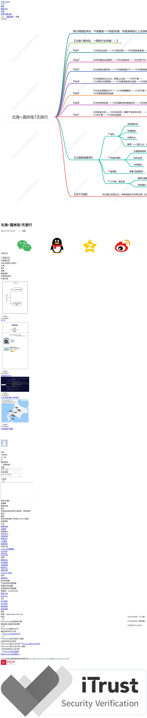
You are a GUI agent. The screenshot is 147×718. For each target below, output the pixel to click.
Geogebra (4, 551)
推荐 (2, 6)
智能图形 (4, 544)
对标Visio (4, 596)
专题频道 (4, 565)
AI (2, 4)
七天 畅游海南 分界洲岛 (10, 397)
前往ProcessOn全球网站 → (11, 654)
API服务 (4, 541)
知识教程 (4, 563)
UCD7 (3, 320)
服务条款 (4, 606)
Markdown (4, 534)
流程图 (3, 529)
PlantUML (4, 555)
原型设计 (4, 539)
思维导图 (9, 17)
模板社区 (4, 9)
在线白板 (4, 536)
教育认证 (4, 593)
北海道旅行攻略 (7, 429)
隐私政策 (4, 609)
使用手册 (4, 570)
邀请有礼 (4, 578)
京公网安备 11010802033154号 (57, 659)
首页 (3, 17)
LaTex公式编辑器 (7, 549)
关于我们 (4, 601)
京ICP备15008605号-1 (37, 659)
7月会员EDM (6, 376)
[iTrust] (73, 716)
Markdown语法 (6, 573)
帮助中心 (4, 568)
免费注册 (8, 14)
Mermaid (4, 553)
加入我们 (4, 604)
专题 (2, 11)
